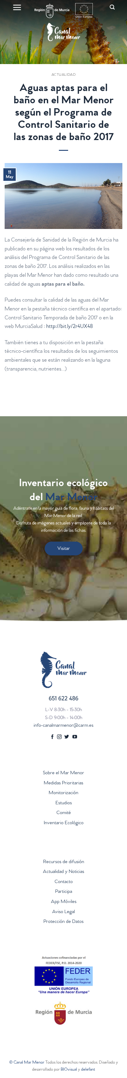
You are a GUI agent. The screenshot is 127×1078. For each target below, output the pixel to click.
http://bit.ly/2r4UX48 (69, 327)
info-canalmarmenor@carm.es (63, 725)
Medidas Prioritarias (63, 783)
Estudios (63, 803)
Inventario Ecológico (64, 823)
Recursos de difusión (63, 862)
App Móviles (63, 902)
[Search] (112, 7)
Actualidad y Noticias (63, 872)
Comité (63, 813)
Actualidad (63, 75)
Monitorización (63, 793)
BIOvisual (69, 1070)
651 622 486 (63, 699)
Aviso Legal (63, 912)
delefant (88, 1070)
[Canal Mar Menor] (63, 32)
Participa (63, 891)
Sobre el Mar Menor (63, 773)
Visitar (63, 549)
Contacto (64, 882)
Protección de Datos (63, 922)
